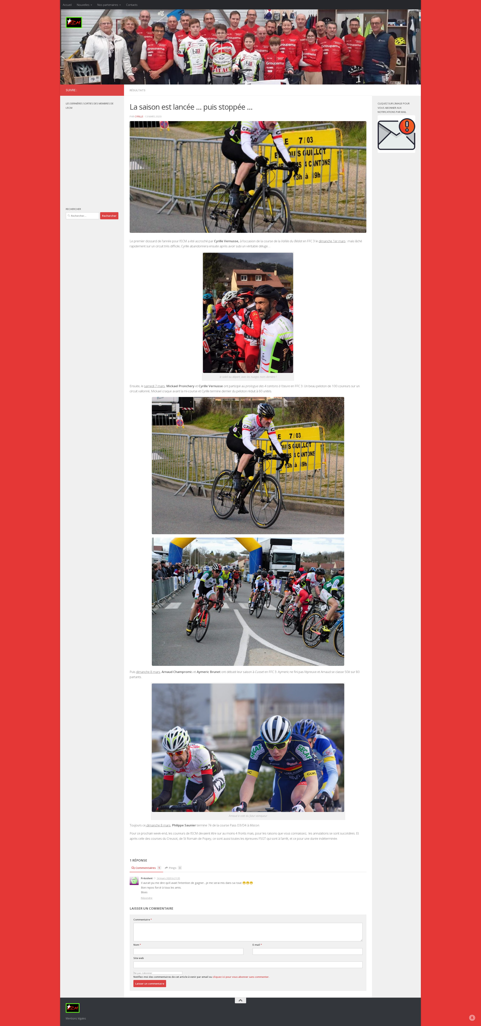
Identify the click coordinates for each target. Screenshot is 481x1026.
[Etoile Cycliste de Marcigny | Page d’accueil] (74, 22)
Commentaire (142, 919)
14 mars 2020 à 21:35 (168, 878)
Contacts (132, 5)
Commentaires (147, 868)
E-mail (257, 944)
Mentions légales (76, 1018)
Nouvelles (83, 5)
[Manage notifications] (472, 1018)
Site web (138, 958)
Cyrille (139, 116)
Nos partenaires (107, 5)
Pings (175, 868)
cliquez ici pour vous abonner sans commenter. (241, 976)
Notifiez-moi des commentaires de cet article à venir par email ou (201, 976)
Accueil (67, 5)
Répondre (146, 898)
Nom (137, 944)
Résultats (137, 90)
